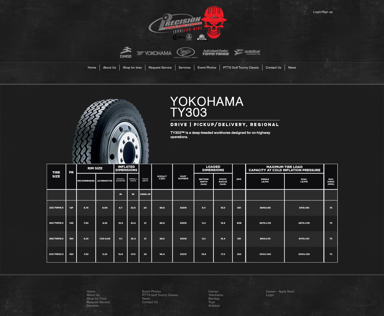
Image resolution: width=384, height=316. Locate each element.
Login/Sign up (323, 12)
